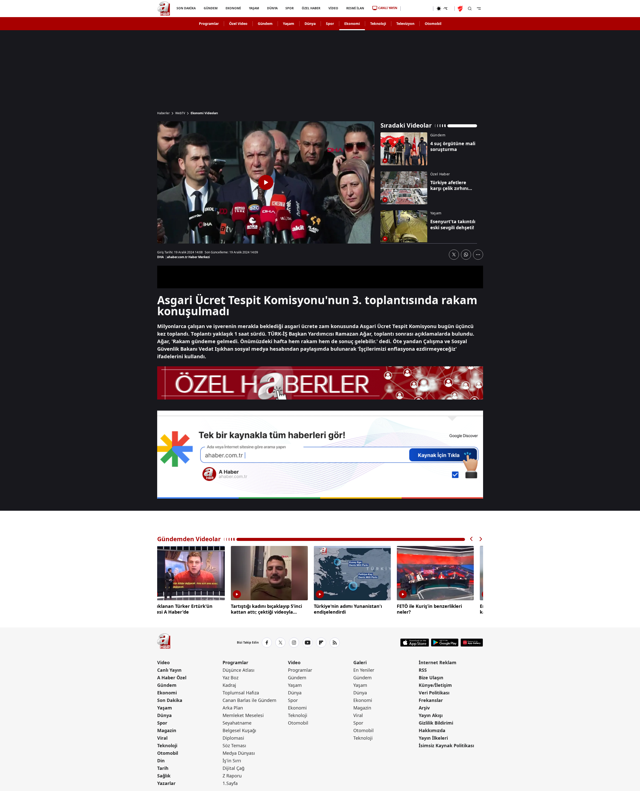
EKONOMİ (233, 8)
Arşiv (424, 708)
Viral (162, 738)
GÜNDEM (210, 8)
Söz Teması (234, 745)
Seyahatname (237, 723)
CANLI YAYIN (387, 8)
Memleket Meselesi (243, 715)
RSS (423, 670)
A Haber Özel (171, 678)
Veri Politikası (434, 693)
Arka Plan (233, 708)
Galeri (360, 662)
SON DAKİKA (186, 8)
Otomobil (433, 23)
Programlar (209, 23)
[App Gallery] (471, 643)
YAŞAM (254, 8)
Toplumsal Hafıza (241, 693)
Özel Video (238, 23)
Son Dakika (169, 700)
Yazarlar (166, 783)
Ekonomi (352, 23)
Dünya (310, 23)
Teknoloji (378, 23)
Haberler (163, 113)
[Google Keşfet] (320, 455)
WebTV (180, 113)
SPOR (289, 8)
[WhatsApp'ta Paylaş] (466, 255)
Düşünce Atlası (238, 670)
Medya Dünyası (239, 753)
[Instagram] (294, 643)
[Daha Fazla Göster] (478, 255)
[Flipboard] (321, 643)
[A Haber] (163, 8)
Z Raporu (232, 776)
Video (163, 662)
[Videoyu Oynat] (265, 182)
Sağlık (163, 776)
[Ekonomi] (417, 8)
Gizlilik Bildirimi (436, 723)
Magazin (166, 730)
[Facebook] (267, 643)
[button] (471, 539)
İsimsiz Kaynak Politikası (446, 745)
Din (161, 761)
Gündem (265, 23)
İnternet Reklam (437, 662)
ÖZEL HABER (311, 8)
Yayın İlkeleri (433, 738)
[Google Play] (444, 643)
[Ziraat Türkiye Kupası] (461, 8)
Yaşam (288, 23)
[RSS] (335, 643)
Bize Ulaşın (431, 678)
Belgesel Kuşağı (239, 730)
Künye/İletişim (435, 685)
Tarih (162, 768)
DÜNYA (272, 8)
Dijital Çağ (233, 768)
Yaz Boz (230, 678)
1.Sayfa (230, 783)
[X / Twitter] (280, 643)
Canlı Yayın (169, 670)
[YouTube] (308, 643)
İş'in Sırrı (232, 761)
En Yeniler (363, 670)
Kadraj (229, 685)
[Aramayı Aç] (470, 9)
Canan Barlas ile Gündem (249, 700)
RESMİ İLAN (355, 8)
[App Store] (414, 643)
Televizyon (405, 23)
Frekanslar (431, 700)
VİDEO (333, 8)
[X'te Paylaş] (454, 255)
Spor (330, 23)
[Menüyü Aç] (479, 9)
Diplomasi (233, 738)
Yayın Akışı (431, 715)
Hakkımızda (432, 730)
